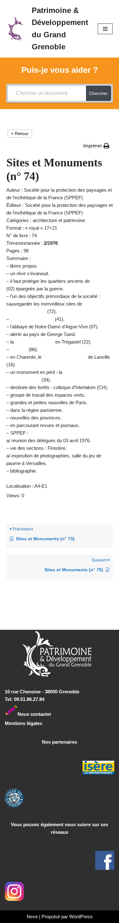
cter (47, 713)
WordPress (81, 916)
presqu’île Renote (34, 341)
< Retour (20, 133)
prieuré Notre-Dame (65, 357)
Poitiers (18, 349)
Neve (32, 916)
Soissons (101, 281)
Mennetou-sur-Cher (32, 319)
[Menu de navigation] (105, 28)
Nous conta (30, 713)
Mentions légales (23, 723)
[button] (96, 146)
